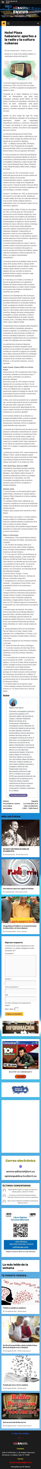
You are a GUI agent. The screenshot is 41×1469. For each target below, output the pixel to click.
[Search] (38, 23)
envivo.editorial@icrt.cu (20, 1171)
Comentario (9, 953)
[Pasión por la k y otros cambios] (20, 1369)
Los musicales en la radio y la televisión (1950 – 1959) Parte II (30, 804)
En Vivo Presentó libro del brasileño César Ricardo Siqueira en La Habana (20, 1346)
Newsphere (15, 1467)
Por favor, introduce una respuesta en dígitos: (18, 1004)
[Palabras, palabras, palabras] (20, 1291)
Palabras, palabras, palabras (14, 1308)
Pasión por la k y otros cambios (15, 1385)
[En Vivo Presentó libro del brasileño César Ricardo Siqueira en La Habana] (20, 1329)
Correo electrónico (12, 987)
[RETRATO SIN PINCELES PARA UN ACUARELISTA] (20, 833)
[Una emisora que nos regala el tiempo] (20, 872)
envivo (20, 12)
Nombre (8, 979)
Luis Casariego (22, 931)
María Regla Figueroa (25, 1351)
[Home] (4, 23)
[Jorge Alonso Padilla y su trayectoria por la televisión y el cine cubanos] (20, 910)
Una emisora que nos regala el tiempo (18, 889)
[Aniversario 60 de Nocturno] (20, 1406)
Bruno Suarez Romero (25, 1426)
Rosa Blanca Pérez (23, 854)
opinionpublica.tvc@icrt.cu (21, 1176)
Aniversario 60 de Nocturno (14, 1422)
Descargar (20, 1076)
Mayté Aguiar (22, 1311)
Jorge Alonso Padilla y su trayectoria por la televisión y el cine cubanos (20, 927)
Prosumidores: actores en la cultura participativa (11, 804)
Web (6, 995)
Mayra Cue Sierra (27, 50)
